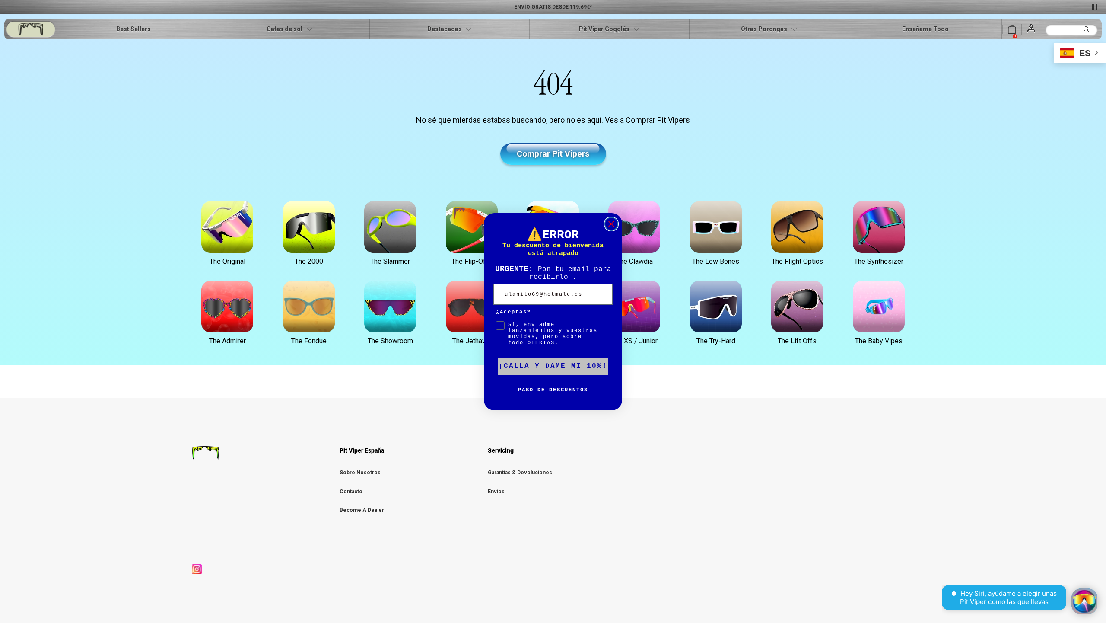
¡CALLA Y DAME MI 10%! (553, 366)
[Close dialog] (611, 223)
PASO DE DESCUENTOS (553, 390)
